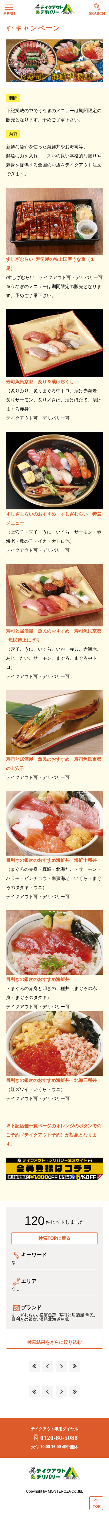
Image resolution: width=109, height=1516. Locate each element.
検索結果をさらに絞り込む (54, 1342)
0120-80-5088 (59, 1437)
